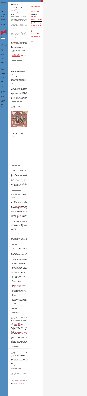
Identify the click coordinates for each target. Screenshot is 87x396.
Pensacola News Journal (3, 95)
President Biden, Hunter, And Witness (35, 11)
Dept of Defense (2, 49)
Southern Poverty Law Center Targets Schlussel (19, 351)
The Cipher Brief (2, 72)
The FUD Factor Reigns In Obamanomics (18, 195)
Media (15, 101)
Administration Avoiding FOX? (18, 171)
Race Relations (19, 368)
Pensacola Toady (2, 96)
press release (15, 325)
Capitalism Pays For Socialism (3, 17)
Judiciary (18, 60)
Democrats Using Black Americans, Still (35, 6)
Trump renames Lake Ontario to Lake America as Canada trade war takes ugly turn (36, 24)
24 (1, 33)
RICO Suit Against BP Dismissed (17, 8)
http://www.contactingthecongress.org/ (17, 286)
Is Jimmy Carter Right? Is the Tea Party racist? (3, 19)
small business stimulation (16, 206)
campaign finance (20, 205)
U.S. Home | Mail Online (35, 22)
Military (1, 59)
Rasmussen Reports (3, 99)
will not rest (16, 200)
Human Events (2, 54)
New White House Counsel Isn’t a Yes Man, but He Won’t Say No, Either (36, 16)
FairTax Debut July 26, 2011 (19, 249)
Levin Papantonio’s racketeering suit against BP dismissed (19, 55)
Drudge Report (2, 50)
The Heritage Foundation (3, 73)
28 (4, 33)
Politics (21, 101)
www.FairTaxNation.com (15, 302)
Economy (13, 101)
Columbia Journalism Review (3, 86)
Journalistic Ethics (17, 106)
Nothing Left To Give (3, 14)
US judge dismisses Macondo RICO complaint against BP (18, 54)
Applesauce (2, 105)
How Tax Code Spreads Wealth (3, 7)
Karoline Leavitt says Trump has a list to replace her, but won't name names (36, 36)
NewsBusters (2, 63)
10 (1, 31)
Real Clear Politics (2, 69)
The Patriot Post (2, 75)
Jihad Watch (2, 55)
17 (1, 32)
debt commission (21, 207)
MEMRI (1, 57)
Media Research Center (3, 91)
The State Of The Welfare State (3, 12)
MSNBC (1, 92)
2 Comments (17, 66)
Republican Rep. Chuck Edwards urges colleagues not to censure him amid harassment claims (36, 33)
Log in (32, 41)
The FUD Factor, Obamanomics (2, 16)
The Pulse (2, 76)
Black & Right (2, 44)
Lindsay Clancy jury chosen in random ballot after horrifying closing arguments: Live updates (36, 25)
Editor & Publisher (2, 88)
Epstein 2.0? (32, 7)
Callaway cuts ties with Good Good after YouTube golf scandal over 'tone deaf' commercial (36, 27)
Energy (12, 60)
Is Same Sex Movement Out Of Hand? (3, 9)
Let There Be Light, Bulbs (18, 373)
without (24, 208)
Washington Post (2, 101)
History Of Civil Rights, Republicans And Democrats (3, 5)
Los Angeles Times (2, 90)
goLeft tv (2, 107)
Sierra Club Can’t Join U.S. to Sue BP (16, 56)
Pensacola (21, 60)
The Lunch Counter (3, 0)
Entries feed (32, 42)
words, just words (18, 217)
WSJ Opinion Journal (3, 81)
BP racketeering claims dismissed (16, 53)
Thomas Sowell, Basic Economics (3, 21)
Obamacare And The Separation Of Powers (3, 24)
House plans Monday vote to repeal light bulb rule (18, 383)
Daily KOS (2, 106)
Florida (15, 60)
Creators (2, 48)
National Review (2, 62)
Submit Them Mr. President (19, 317)
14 (4, 31)
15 (5, 31)
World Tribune (2, 80)
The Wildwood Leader (3, 100)
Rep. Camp (19, 325)
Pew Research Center (3, 97)
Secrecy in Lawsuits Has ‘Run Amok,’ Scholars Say (36, 19)
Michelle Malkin (2, 58)
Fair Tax (15, 312)
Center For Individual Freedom (4, 45)
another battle (15, 42)
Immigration (13, 368)
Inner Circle (14, 355)
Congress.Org (2, 46)
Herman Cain (2, 53)
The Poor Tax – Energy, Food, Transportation (3, 11)
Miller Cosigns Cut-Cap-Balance (18, 134)
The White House (2, 77)
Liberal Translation (17, 65)
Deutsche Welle (2, 87)
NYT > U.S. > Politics (34, 14)
